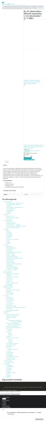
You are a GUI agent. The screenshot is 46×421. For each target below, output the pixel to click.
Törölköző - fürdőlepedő (12, 268)
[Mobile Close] (0, 395)
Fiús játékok (9, 249)
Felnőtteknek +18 (11, 366)
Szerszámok (9, 219)
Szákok (8, 242)
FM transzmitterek (11, 208)
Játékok (6, 245)
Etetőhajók (9, 233)
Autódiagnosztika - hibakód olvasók (15, 203)
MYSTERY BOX (7, 311)
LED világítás (10, 279)
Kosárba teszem (39, 419)
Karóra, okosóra (8, 271)
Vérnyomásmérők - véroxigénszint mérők (16, 226)
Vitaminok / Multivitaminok (13, 227)
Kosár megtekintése (4, 394)
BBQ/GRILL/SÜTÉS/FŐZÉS (13, 274)
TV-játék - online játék (12, 269)
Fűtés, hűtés (9, 329)
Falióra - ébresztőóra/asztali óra (14, 327)
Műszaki (6, 295)
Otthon (6, 313)
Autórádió (9, 206)
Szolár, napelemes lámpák (13, 310)
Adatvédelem (31, 387)
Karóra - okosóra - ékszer (13, 337)
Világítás (9, 213)
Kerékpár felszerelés (11, 223)
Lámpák (8, 237)
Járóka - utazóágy (11, 255)
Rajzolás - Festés (10, 262)
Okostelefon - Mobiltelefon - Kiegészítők (16, 307)
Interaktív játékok (11, 253)
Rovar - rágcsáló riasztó (12, 282)
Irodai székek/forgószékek (15, 320)
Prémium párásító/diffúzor (15, 324)
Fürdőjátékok (10, 250)
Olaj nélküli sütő (10, 292)
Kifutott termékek (8, 285)
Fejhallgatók (9, 365)
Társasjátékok (10, 265)
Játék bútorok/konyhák (12, 256)
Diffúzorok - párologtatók (13, 323)
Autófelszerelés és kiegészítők (14, 204)
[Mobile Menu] (3, 2)
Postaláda (9, 350)
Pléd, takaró (9, 346)
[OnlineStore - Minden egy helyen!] (8, 4)
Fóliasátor (9, 275)
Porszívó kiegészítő (13, 349)
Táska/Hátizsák (10, 362)
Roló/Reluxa (9, 353)
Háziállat (9, 332)
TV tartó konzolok (11, 359)
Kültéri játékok (10, 259)
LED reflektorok (10, 303)
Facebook (26, 159)
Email (33, 159)
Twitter (30, 159)
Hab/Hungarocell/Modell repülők (14, 252)
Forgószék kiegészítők (17, 321)
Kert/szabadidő (7, 272)
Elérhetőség (7, 387)
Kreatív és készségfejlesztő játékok (15, 258)
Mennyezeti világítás (11, 306)
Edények (9, 288)
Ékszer (10, 339)
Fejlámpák (9, 297)
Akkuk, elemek (10, 216)
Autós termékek (8, 201)
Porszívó (9, 348)
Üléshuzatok (9, 211)
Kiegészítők (9, 236)
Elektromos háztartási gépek (13, 290)
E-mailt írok (39, 387)
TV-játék (9, 375)
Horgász (6, 229)
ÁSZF (13, 387)
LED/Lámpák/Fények (11, 372)
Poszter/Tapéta (10, 352)
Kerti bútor (9, 278)
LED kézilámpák (10, 300)
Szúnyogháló (10, 284)
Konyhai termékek (8, 287)
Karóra (10, 340)
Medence (9, 281)
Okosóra (11, 342)
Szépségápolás (10, 355)
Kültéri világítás (10, 298)
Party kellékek (10, 294)
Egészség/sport (8, 220)
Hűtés (10, 330)
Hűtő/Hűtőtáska (10, 210)
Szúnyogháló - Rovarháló (12, 356)
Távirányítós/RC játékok (12, 266)
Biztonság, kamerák (11, 317)
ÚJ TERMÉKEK (7, 376)
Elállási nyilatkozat (21, 387)
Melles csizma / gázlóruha (13, 239)
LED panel (9, 301)
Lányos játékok (10, 261)
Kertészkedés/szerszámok (13, 277)
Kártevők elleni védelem (12, 343)
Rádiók (8, 374)
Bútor (8, 319)
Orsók (8, 240)
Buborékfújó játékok (11, 248)
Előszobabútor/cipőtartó (12, 326)
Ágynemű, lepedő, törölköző (13, 314)
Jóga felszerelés (10, 221)
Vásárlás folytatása (15, 394)
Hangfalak (9, 369)
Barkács (6, 214)
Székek (8, 243)
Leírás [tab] (6, 162)
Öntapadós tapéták (11, 345)
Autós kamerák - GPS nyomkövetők (15, 207)
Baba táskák (9, 246)
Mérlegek (9, 291)
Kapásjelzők (9, 235)
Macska (11, 334)
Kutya (10, 333)
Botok (8, 230)
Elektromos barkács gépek (13, 217)
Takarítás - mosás (11, 358)
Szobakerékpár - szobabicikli (13, 224)
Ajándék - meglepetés (12, 316)
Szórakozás (7, 363)
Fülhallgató (9, 368)
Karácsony (9, 336)
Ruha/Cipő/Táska (8, 361)
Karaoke (9, 371)
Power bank (9, 308)
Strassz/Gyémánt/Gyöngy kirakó (14, 263)
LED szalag (9, 304)
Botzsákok (9, 232)
